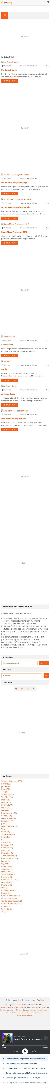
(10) (7, 847)
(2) (5, 893)
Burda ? (4, 369)
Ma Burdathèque (9, 70)
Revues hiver (7, 344)
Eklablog (40, 1000)
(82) (6, 783)
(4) (6, 869)
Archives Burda (8, 394)
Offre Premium (10, 1013)
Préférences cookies (24, 1015)
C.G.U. (18, 1010)
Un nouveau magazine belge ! (14, 182)
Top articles (33, 1007)
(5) (6, 866)
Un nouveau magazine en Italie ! (16, 207)
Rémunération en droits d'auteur (35, 1010)
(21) (5, 810)
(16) (9, 826)
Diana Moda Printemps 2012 (14, 232)
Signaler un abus (6, 1010)
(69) (5, 786)
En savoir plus (9, 81)
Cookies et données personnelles (31, 1013)
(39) (4, 791)
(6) (9, 855)
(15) (8, 834)
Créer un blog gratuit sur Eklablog (13, 1007)
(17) (5, 823)
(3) (6, 877)
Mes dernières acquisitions (13, 418)
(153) (11, 781)
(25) (7, 805)
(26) (5, 799)
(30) (7, 797)
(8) (7, 853)
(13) (5, 842)
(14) (5, 837)
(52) (5, 789)
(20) (6, 815)
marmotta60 (21, 1005)
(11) (7, 845)
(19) (8, 818)
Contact (43, 1007)
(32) (7, 794)
